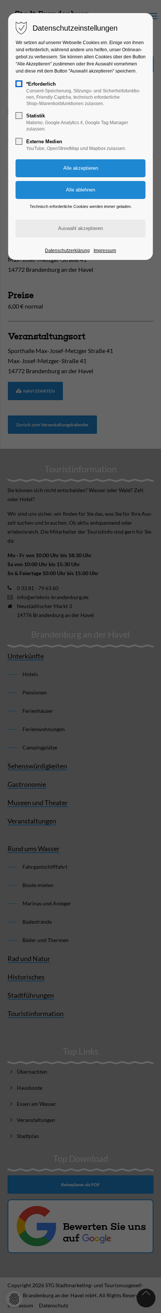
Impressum (105, 250)
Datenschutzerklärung (67, 250)
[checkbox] (19, 83)
